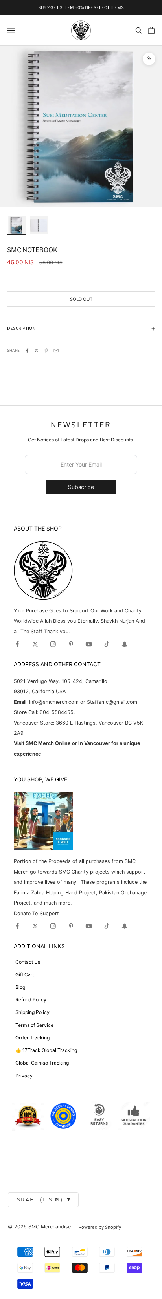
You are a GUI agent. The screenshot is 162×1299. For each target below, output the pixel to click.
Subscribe (81, 486)
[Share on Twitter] (36, 350)
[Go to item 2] (38, 225)
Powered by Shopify (100, 1227)
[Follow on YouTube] (88, 644)
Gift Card (25, 974)
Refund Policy (30, 1000)
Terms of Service (34, 1025)
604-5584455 (56, 712)
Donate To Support (36, 913)
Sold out (81, 299)
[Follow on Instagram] (53, 644)
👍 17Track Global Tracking (46, 1050)
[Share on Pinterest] (46, 350)
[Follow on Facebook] (17, 644)
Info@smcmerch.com (54, 702)
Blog (20, 987)
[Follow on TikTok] (106, 644)
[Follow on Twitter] (35, 644)
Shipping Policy (32, 1012)
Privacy (24, 1076)
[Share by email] (56, 350)
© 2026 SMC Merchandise (39, 1227)
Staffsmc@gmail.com (112, 702)
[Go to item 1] (16, 225)
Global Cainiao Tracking (42, 1063)
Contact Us (27, 962)
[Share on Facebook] (27, 350)
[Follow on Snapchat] (124, 644)
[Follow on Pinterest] (71, 644)
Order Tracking (32, 1038)
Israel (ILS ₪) (43, 1200)
